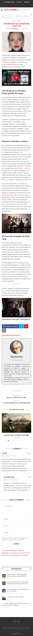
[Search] (31, 14)
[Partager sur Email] (4, 330)
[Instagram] (17, 5)
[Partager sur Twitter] (22, 326)
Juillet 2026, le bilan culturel (16, 435)
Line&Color (14, 381)
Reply (29, 453)
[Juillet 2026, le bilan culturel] (16, 423)
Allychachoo (15, 28)
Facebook (26, 2)
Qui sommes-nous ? (9, 2)
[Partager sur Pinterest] (26, 326)
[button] (3, 427)
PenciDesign (16, 629)
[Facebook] (15, 5)
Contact (19, 2)
